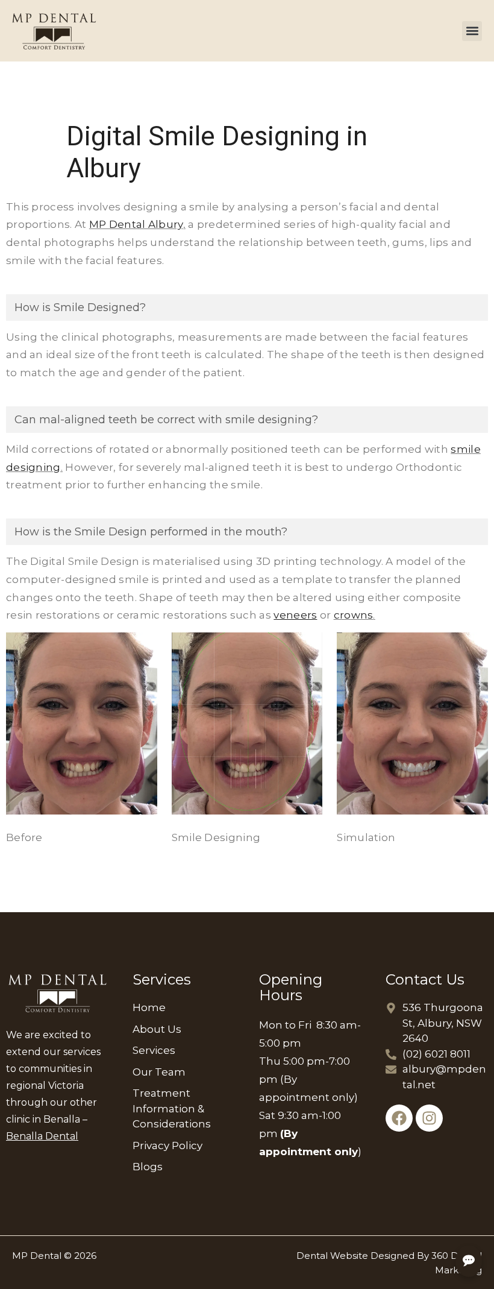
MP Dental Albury (136, 224)
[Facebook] (399, 1118)
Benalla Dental (42, 1136)
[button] (472, 31)
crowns (354, 615)
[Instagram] (429, 1118)
